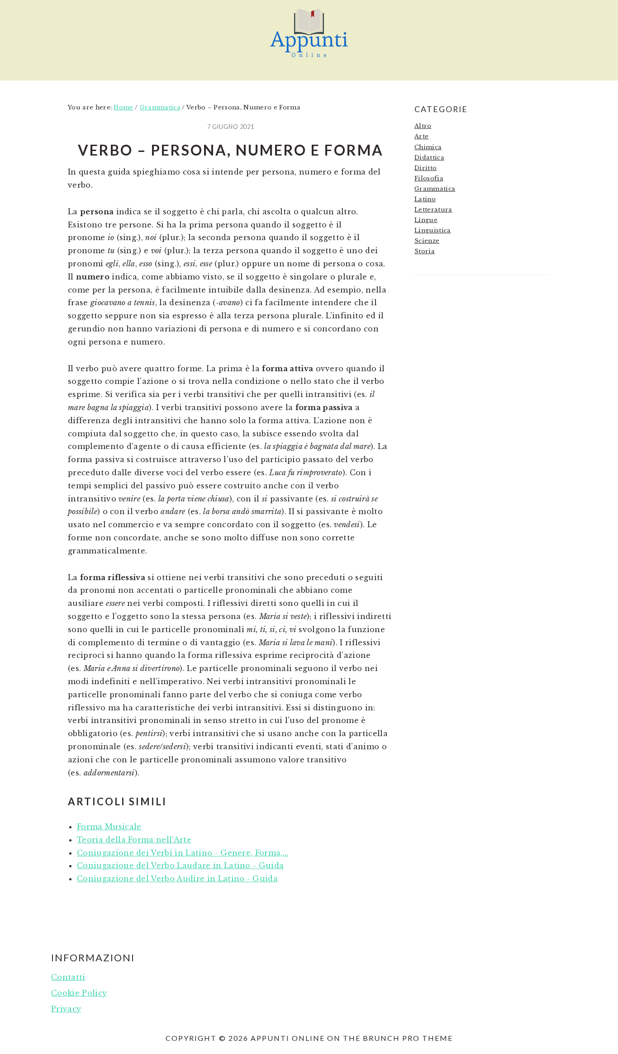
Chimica (428, 147)
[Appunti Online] (309, 61)
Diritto (425, 168)
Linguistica (432, 230)
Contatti (68, 977)
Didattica (429, 157)
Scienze (426, 240)
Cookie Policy (79, 992)
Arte (421, 136)
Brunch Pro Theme (408, 1038)
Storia (424, 251)
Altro (423, 126)
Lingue (425, 220)
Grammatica (434, 188)
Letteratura (433, 209)
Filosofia (428, 178)
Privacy (66, 1008)
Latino (425, 199)
